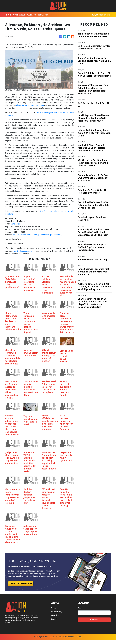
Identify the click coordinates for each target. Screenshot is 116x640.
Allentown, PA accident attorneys (30, 105)
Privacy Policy (56, 612)
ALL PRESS (31, 15)
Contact (54, 619)
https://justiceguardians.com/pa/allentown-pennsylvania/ (37, 235)
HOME (8, 15)
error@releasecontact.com (23, 251)
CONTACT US (43, 15)
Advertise (55, 615)
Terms (53, 608)
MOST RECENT (19, 15)
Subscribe (94, 620)
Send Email (15, 224)
